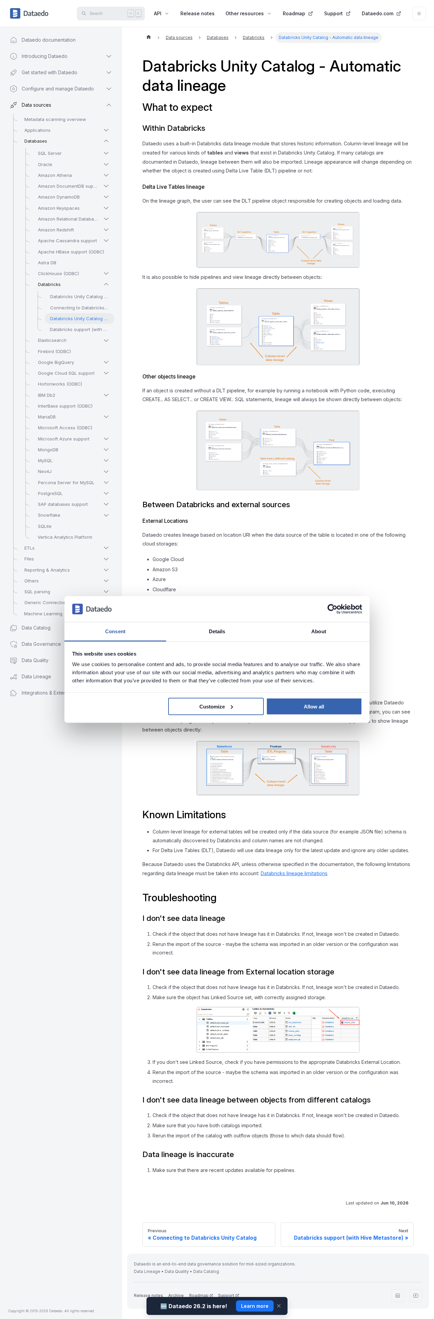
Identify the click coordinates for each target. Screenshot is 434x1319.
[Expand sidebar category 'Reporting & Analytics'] (106, 570)
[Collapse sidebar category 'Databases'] (106, 141)
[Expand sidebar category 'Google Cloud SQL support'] (106, 373)
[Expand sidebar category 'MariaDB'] (106, 417)
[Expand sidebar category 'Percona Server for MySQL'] (106, 482)
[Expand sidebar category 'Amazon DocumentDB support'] (106, 186)
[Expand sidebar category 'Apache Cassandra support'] (106, 240)
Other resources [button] (244, 13)
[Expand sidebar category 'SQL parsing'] (106, 592)
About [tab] (318, 631)
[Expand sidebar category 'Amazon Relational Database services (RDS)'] (106, 219)
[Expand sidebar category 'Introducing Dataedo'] (109, 56)
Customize (212, 706)
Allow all (314, 706)
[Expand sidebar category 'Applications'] (106, 130)
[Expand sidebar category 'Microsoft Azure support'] (106, 439)
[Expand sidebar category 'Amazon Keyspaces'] (106, 208)
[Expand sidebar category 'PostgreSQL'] (106, 493)
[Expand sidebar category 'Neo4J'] (106, 472)
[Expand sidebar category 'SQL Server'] (106, 153)
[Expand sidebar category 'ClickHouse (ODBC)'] (106, 273)
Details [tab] (217, 631)
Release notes (197, 13)
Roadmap (294, 13)
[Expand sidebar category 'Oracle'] (106, 164)
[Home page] (148, 37)
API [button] (157, 13)
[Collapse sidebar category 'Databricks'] (106, 284)
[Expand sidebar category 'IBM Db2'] (106, 395)
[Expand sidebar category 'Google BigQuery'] (106, 362)
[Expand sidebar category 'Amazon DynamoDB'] (106, 197)
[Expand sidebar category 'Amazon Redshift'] (106, 230)
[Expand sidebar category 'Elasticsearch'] (106, 340)
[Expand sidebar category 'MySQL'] (106, 460)
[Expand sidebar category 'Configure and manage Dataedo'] (109, 89)
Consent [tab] (115, 631)
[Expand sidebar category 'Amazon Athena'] (106, 175)
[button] (54, 692)
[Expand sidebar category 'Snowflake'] (106, 515)
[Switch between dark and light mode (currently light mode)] (419, 13)
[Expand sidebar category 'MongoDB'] (106, 450)
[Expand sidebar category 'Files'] (106, 559)
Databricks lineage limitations (294, 873)
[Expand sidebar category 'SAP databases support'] (106, 504)
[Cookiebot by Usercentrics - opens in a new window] (332, 609)
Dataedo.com (377, 13)
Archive (176, 1295)
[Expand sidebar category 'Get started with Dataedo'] (109, 72)
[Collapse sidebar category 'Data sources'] (109, 105)
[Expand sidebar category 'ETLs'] (106, 548)
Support (333, 13)
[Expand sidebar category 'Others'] (106, 581)
